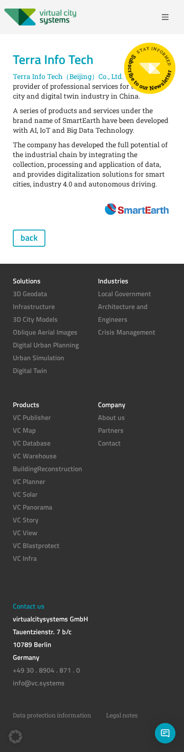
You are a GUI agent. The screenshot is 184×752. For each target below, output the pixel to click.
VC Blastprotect (36, 545)
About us (111, 417)
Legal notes (122, 715)
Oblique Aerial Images (45, 332)
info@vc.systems (39, 683)
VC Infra (25, 558)
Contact (109, 443)
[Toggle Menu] (168, 17)
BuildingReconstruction (47, 468)
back (29, 237)
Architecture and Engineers (123, 312)
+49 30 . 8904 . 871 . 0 (46, 670)
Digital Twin (30, 370)
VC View (25, 533)
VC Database (31, 443)
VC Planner (29, 481)
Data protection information (52, 715)
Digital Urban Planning (46, 345)
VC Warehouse (34, 456)
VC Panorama (32, 507)
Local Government (124, 294)
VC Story (26, 520)
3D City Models (35, 319)
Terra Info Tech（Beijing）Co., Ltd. (68, 76)
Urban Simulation (38, 358)
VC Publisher (32, 417)
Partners (111, 430)
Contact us (29, 606)
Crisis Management (126, 332)
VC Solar (25, 494)
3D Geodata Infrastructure (34, 300)
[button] (15, 736)
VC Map (24, 430)
